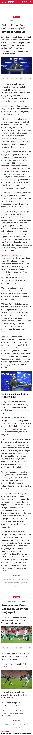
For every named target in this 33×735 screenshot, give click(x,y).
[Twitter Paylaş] (12, 78)
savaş (3, 154)
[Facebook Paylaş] (7, 78)
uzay (15, 429)
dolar (11, 546)
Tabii (3, 337)
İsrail (3, 168)
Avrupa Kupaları (11, 724)
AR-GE (25, 516)
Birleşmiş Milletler (11, 255)
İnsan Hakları (6, 258)
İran (3, 185)
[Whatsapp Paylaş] (25, 78)
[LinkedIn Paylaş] (16, 78)
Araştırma (25, 582)
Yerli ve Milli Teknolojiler (12, 582)
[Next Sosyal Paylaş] (3, 78)
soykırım (15, 166)
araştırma (23, 493)
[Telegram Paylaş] (21, 78)
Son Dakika (16, 727)
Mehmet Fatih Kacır (10, 579)
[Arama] (31, 2)
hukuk (3, 248)
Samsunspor (23, 724)
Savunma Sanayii (24, 579)
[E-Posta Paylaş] (30, 78)
